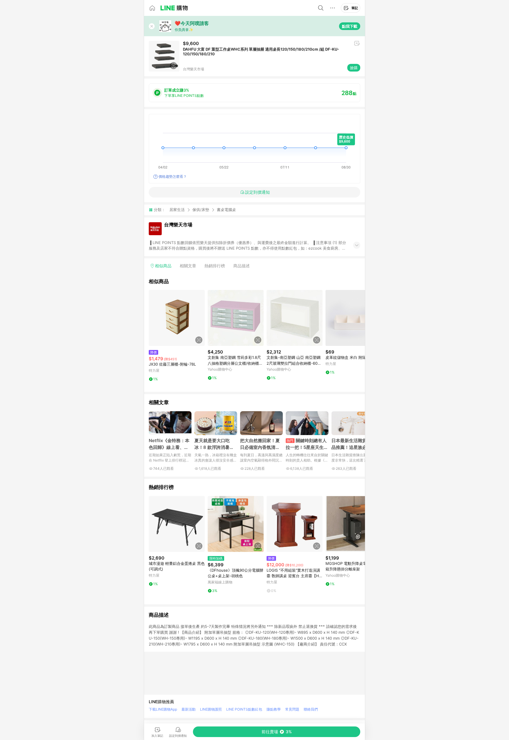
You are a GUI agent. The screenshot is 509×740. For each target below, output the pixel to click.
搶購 (354, 67)
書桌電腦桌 (226, 210)
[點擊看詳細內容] (177, 318)
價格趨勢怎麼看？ (172, 176)
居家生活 (177, 209)
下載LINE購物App (163, 709)
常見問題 (292, 709)
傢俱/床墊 (200, 209)
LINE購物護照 (211, 709)
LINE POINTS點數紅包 (244, 709)
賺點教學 (274, 709)
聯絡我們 (311, 709)
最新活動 (188, 709)
